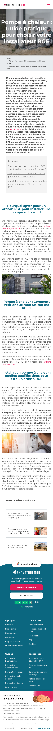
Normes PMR (35, 685)
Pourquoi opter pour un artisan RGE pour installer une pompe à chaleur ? (26, 168)
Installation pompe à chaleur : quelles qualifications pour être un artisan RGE (27, 184)
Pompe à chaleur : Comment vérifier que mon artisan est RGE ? (26, 175)
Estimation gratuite (26, 587)
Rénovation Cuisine (14, 683)
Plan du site (34, 636)
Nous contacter (36, 625)
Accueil (8, 58)
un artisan (15, 129)
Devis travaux (11, 687)
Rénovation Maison (14, 672)
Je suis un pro (26, 595)
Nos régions (10, 633)
